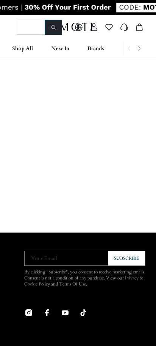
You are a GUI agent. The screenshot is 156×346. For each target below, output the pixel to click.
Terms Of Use (72, 284)
